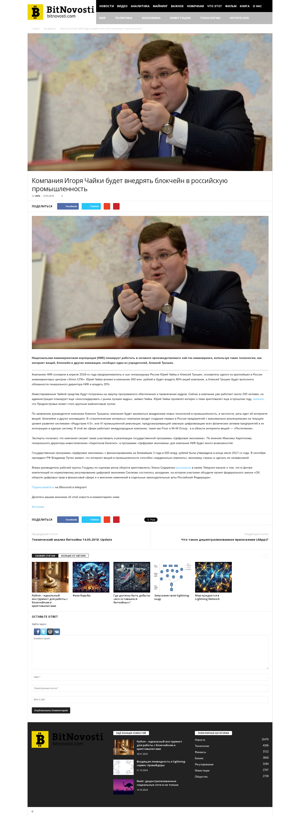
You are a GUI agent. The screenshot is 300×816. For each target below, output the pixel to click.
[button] (266, 18)
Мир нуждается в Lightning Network (207, 597)
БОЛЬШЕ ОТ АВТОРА (73, 555)
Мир (102, 18)
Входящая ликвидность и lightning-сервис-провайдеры (161, 763)
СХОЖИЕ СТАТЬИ (45, 555)
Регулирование (204, 764)
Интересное (239, 18)
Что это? (214, 6)
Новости (106, 6)
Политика (123, 18)
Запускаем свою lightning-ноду (172, 597)
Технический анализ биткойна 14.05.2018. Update (72, 539)
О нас (257, 6)
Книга (245, 6)
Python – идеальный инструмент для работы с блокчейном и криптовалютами (50, 601)
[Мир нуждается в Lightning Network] (213, 577)
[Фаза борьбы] (91, 577)
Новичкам (195, 6)
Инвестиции (180, 18)
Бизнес (199, 758)
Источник (38, 506)
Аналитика (140, 6)
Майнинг (160, 6)
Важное (177, 6)
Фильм (231, 6)
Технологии (210, 18)
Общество (201, 776)
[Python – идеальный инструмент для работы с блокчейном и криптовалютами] (50, 577)
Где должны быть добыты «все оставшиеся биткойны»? (131, 599)
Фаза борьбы (82, 595)
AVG (37, 195)
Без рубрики (50, 28)
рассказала (183, 467)
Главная (35, 28)
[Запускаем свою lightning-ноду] (172, 577)
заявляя (258, 399)
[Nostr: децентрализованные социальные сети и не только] (123, 787)
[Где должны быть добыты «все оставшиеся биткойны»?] (131, 577)
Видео (122, 6)
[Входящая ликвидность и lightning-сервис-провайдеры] (123, 767)
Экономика (151, 18)
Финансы (200, 752)
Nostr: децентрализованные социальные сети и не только (157, 783)
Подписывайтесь (43, 487)
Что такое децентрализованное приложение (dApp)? (224, 539)
